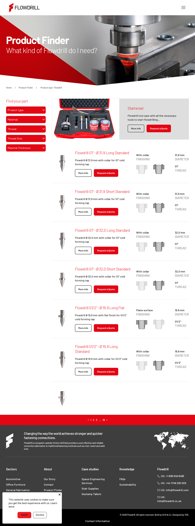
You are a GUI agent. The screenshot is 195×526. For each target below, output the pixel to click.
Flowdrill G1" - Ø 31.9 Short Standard (102, 191)
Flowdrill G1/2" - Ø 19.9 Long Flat (99, 307)
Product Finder (26, 87)
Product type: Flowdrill (51, 87)
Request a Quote (159, 128)
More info (136, 128)
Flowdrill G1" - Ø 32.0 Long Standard (102, 230)
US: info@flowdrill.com (174, 490)
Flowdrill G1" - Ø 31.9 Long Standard (102, 152)
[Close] (59, 494)
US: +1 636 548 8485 (172, 476)
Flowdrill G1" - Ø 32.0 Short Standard (102, 269)
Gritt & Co (166, 514)
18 (104, 420)
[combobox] (26, 110)
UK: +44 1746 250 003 (173, 483)
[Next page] (107, 420)
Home (9, 87)
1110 (186, 514)
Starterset (136, 108)
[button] (183, 7)
